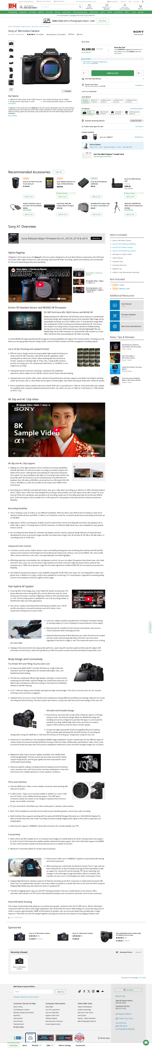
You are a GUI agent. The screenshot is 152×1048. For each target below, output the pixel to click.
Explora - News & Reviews (87, 1018)
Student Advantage (84, 1010)
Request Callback (124, 1014)
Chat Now (102, 21)
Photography (16, 26)
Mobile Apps (105, 1038)
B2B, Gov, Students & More (25, 1)
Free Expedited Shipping (125, 1029)
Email (17, 991)
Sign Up (60, 992)
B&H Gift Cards (121, 1026)
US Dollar (130, 990)
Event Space (82, 1015)
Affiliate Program (51, 1018)
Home (10, 26)
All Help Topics (18, 1027)
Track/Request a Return (21, 1010)
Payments (16, 1015)
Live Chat (136, 1)
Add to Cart (112, 73)
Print (81, 34)
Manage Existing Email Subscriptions (26, 997)
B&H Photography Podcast (87, 1021)
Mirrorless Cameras (38, 26)
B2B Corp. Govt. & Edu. (85, 1012)
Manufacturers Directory (54, 1021)
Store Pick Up (121, 1023)
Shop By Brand (18, 1024)
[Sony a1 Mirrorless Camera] (46, 66)
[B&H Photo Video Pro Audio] (13, 6)
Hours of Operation (52, 1012)
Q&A (50, 1045)
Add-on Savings (65, 1045)
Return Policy (18, 1007)
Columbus (73, 15)
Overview (13, 1045)
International (17, 1018)
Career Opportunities (53, 1024)
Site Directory (18, 1021)
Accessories (80, 1045)
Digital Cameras (26, 26)
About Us (123, 1)
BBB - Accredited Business (18, 1037)
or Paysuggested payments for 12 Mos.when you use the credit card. (128, 50)
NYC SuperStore (114, 1)
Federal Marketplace (85, 1007)
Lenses (121, 285)
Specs (24, 1045)
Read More (96, 238)
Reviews (37, 1045)
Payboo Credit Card (52, 1015)
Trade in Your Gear (125, 1018)
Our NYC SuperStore (53, 1010)
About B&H (49, 1007)
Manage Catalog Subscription (23, 1012)
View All (58, 172)
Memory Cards (124, 289)
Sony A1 (47, 26)
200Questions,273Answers (56, 34)
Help (130, 1)
